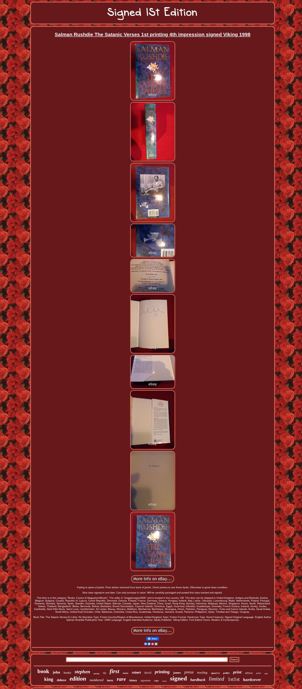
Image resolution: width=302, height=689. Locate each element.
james (177, 672)
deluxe (61, 680)
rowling (202, 672)
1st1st (234, 679)
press (189, 672)
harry (110, 680)
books (67, 672)
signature (146, 680)
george (96, 673)
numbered (96, 680)
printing (162, 671)
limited (216, 679)
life (104, 673)
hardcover (252, 679)
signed (178, 678)
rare (121, 679)
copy (156, 680)
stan (266, 674)
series (164, 681)
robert (136, 672)
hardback (197, 679)
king (48, 679)
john (56, 672)
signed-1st (215, 673)
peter (258, 673)
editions (249, 673)
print (237, 672)
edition (78, 678)
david (147, 672)
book (43, 671)
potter (226, 673)
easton (125, 673)
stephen (82, 671)
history (133, 680)
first (114, 671)
